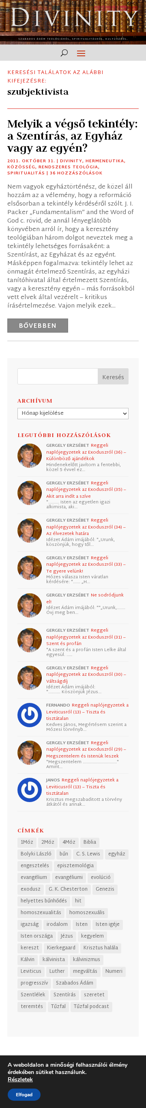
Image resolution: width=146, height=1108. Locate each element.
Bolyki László (36, 854)
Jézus (67, 936)
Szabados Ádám (74, 983)
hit (78, 901)
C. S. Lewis (88, 854)
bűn (64, 854)
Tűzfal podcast (91, 1006)
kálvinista (54, 959)
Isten (82, 924)
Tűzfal (58, 1006)
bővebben (38, 326)
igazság (30, 924)
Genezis (105, 889)
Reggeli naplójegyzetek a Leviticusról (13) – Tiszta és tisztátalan (87, 712)
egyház (116, 854)
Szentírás (65, 995)
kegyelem (92, 936)
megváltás (85, 971)
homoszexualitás (41, 912)
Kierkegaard (61, 948)
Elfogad (24, 1094)
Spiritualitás (26, 173)
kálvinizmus (86, 959)
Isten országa (37, 936)
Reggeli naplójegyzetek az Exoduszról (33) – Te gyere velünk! (86, 564)
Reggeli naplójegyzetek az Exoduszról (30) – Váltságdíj (86, 675)
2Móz (47, 842)
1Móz (27, 842)
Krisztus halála (101, 948)
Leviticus (31, 971)
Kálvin (27, 959)
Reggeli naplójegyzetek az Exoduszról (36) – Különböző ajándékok (86, 452)
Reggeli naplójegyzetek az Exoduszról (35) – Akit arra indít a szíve (86, 490)
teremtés (32, 1006)
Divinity (71, 161)
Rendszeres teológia (68, 167)
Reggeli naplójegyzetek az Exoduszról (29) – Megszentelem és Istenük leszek (86, 749)
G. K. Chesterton (68, 889)
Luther (57, 971)
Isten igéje (108, 924)
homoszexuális (87, 912)
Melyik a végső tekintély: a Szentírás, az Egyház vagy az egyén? (72, 136)
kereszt (30, 948)
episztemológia (75, 866)
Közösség (21, 167)
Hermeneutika (105, 161)
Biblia (90, 842)
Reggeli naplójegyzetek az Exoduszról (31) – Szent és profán (86, 637)
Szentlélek (33, 995)
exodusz (31, 889)
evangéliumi (69, 877)
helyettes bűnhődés (44, 901)
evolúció (101, 877)
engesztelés (35, 866)
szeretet (94, 995)
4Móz (68, 842)
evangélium (34, 877)
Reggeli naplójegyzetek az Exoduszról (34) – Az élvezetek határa (86, 527)
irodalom (57, 924)
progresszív (34, 983)
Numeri (113, 971)
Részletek (20, 1079)
